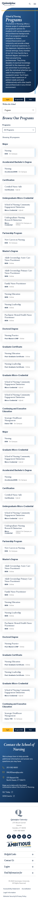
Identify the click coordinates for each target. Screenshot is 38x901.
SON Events (8, 796)
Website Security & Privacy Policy (14, 896)
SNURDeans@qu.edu (14, 772)
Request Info (19, 99)
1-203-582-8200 (19, 830)
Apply (7, 99)
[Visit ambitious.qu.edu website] (19, 844)
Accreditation (26, 889)
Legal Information (9, 892)
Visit (30, 99)
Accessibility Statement (11, 889)
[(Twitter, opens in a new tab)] (14, 837)
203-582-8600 (12, 767)
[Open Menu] (35, 4)
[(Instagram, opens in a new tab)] (24, 837)
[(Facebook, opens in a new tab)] (9, 837)
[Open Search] (30, 4)
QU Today (7, 792)
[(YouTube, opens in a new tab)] (29, 837)
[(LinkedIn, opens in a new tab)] (19, 837)
